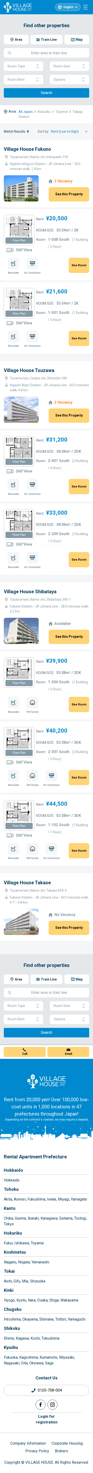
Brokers (61, 1451)
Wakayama (69, 1300)
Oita (24, 1363)
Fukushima (36, 1199)
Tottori (60, 1319)
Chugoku (12, 1309)
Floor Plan (19, 240)
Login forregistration (46, 1419)
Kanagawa (49, 1218)
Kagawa (22, 1338)
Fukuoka (11, 1357)
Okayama (30, 1319)
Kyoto (21, 1300)
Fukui (8, 1243)
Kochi (35, 1338)
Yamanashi (40, 1262)
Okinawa (36, 1363)
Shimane (46, 1319)
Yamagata (79, 1199)
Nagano (10, 1262)
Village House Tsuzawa (29, 370)
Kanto (10, 1208)
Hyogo (9, 1300)
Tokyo (9, 1224)
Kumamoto (48, 1357)
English (68, 7)
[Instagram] (52, 1405)
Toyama (37, 1243)
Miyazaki (66, 1357)
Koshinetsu (15, 1252)
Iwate (51, 1199)
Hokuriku (13, 1233)
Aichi (8, 1281)
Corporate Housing (67, 1443)
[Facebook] (41, 1405)
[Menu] (85, 7)
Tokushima (50, 1338)
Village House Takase (27, 882)
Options (59, 79)
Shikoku (12, 1328)
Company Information (28, 1443)
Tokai (9, 1271)
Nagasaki (11, 1363)
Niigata (24, 1262)
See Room (79, 265)
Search (46, 92)
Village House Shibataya (30, 591)
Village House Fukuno (27, 149)
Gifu (17, 1281)
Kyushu (11, 1347)
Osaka (42, 1300)
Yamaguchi (76, 1319)
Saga (49, 1363)
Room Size (62, 66)
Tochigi (80, 1218)
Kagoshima (28, 1357)
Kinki (9, 1290)
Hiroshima (12, 1319)
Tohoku (11, 1189)
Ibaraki (33, 1218)
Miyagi (63, 1199)
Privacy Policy (37, 1451)
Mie (25, 1281)
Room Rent (16, 79)
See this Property (69, 194)
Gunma (20, 1218)
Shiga (54, 1300)
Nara (32, 1300)
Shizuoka (37, 1281)
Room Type (16, 66)
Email (68, 1054)
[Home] (46, 1081)
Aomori (20, 1199)
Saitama (65, 1218)
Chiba (8, 1218)
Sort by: (43, 131)
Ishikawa (21, 1243)
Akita (8, 1199)
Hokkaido (13, 1170)
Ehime (9, 1338)
